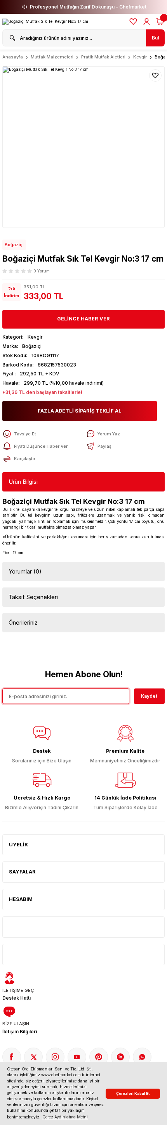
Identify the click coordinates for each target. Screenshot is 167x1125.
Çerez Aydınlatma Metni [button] (65, 1117)
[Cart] (160, 21)
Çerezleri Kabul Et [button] (133, 1093)
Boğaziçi (14, 244)
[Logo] (45, 22)
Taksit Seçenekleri (33, 597)
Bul (155, 38)
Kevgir (35, 337)
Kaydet (149, 696)
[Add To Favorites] (155, 75)
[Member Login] (146, 21)
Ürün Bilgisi (23, 481)
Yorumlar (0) (25, 571)
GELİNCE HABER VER (83, 319)
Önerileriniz (23, 622)
